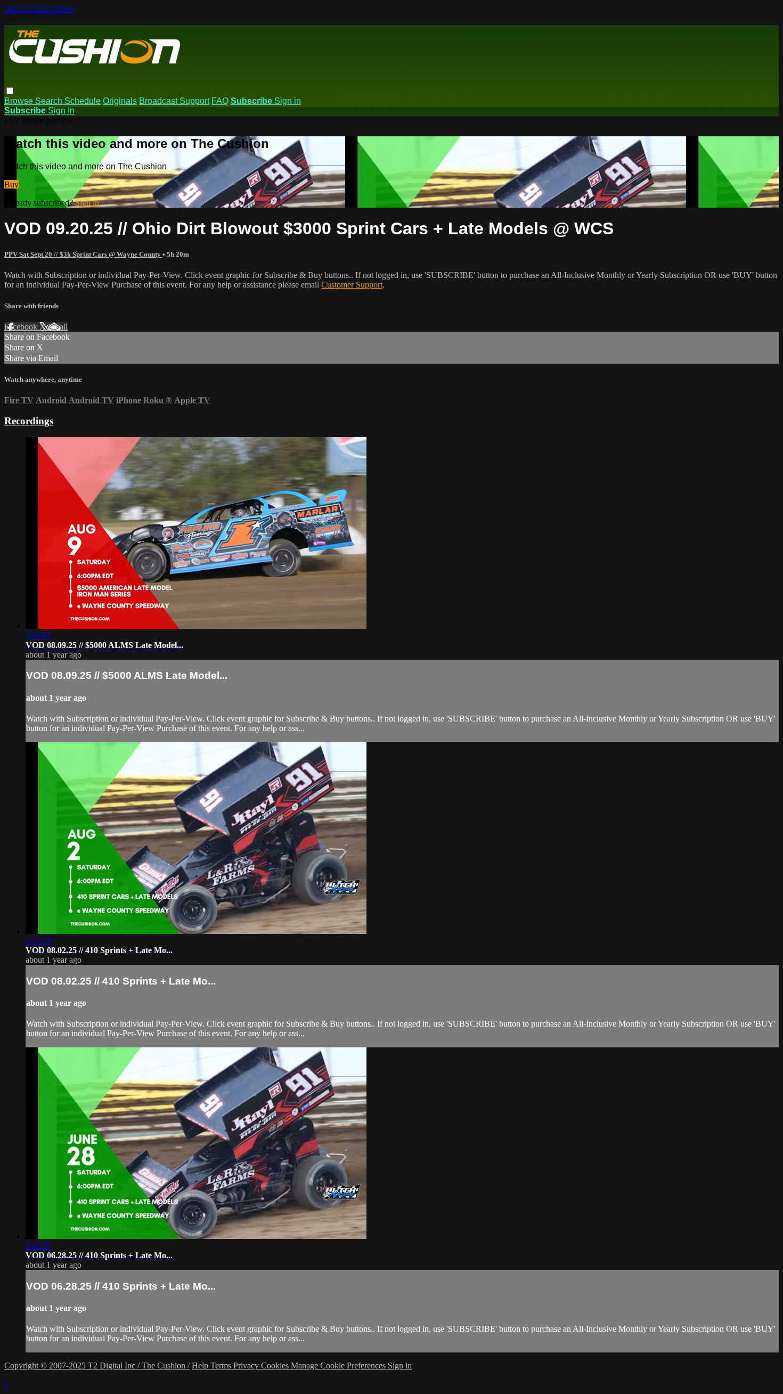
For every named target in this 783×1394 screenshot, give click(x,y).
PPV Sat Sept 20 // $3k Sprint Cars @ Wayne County (83, 254)
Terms (221, 1365)
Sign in (287, 100)
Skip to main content (39, 8)
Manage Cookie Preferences (339, 1365)
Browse (19, 100)
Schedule (82, 100)
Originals (120, 100)
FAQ (220, 100)
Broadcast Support (174, 100)
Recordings (28, 421)
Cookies (276, 1365)
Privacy (247, 1365)
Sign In (61, 110)
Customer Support (351, 284)
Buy (11, 184)
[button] (9, 90)
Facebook (21, 326)
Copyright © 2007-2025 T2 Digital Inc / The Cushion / (97, 1365)
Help (201, 1365)
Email (58, 326)
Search (49, 100)
